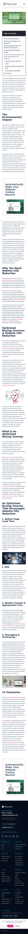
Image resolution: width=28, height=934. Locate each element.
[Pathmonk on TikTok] (10, 836)
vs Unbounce (18, 892)
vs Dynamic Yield (19, 901)
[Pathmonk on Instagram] (17, 836)
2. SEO (7, 63)
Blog (16, 876)
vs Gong (17, 895)
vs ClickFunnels (19, 903)
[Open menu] (24, 4)
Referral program (5, 881)
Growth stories (18, 856)
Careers (3, 874)
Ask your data (5, 858)
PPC (2, 849)
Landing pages (19, 846)
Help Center (18, 881)
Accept (10, 926)
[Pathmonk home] (7, 806)
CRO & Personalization (20, 844)
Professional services (6, 899)
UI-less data (4, 860)
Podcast (17, 878)
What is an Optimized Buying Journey (12, 51)
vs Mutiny (17, 899)
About (3, 872)
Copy (16, 915)
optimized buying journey (14, 697)
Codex (16, 874)
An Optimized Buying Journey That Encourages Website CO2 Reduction (14, 56)
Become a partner (6, 878)
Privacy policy (4, 930)
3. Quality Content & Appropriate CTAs (14, 67)
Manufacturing (5, 903)
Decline (17, 926)
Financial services (5, 901)
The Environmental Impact (11, 38)
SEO (2, 844)
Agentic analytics (5, 856)
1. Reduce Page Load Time (13, 61)
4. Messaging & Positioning (12, 70)
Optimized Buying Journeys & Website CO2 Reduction (12, 46)
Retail (2, 895)
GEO (2, 846)
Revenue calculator (20, 885)
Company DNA (19, 860)
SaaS (2, 897)
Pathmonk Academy (20, 872)
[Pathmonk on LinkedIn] (6, 836)
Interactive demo (19, 883)
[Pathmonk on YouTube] (13, 836)
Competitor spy (19, 862)
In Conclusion (7, 73)
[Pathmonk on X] (2, 836)
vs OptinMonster (19, 897)
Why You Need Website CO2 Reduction (12, 42)
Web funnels (18, 849)
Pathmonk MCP (19, 865)
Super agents (18, 858)
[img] (10, 4)
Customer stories (5, 876)
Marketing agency (6, 892)
